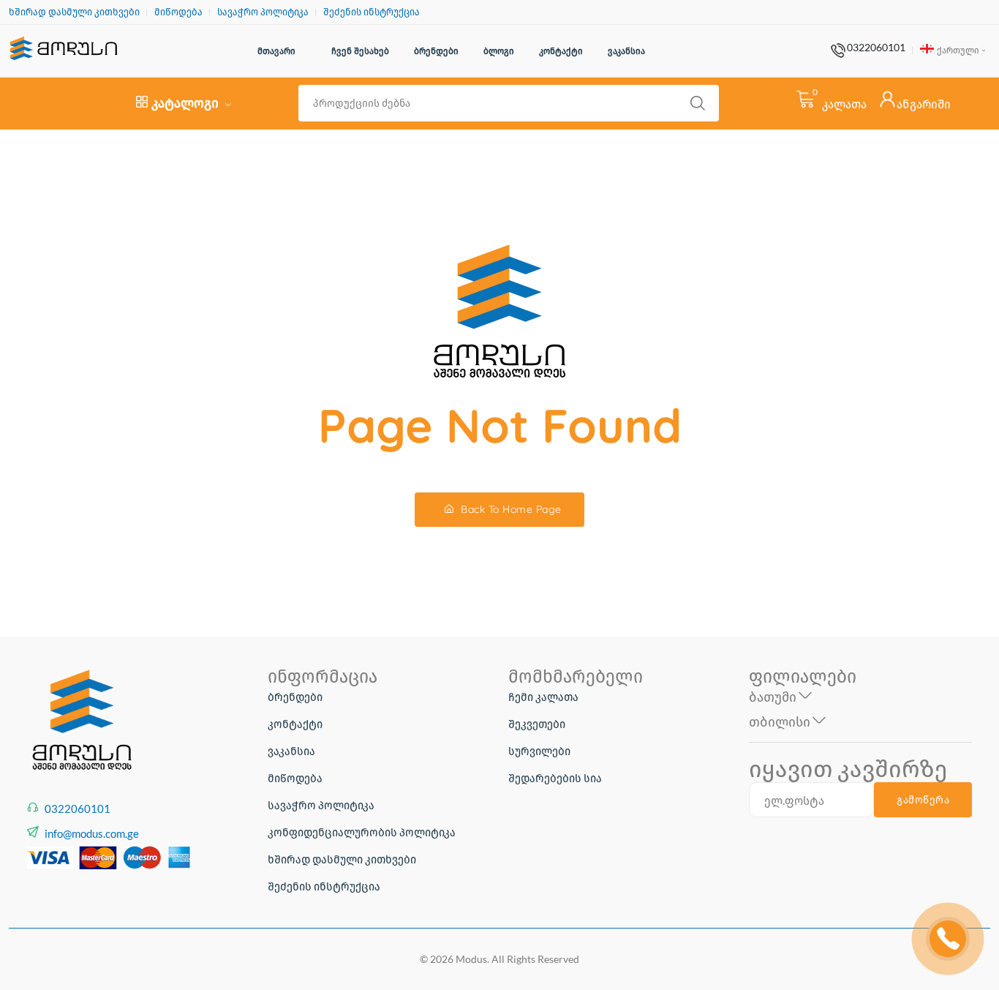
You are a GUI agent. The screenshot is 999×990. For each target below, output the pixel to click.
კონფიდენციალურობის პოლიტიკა (362, 832)
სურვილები (539, 750)
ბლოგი (498, 50)
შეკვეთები (536, 723)
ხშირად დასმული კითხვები (74, 12)
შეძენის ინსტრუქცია (371, 12)
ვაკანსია (626, 50)
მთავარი (276, 50)
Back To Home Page (510, 509)
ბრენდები (436, 50)
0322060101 (876, 47)
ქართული (957, 50)
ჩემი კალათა (543, 696)
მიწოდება (178, 12)
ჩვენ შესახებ (360, 50)
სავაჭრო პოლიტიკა (263, 12)
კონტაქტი (561, 50)
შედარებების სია (555, 777)
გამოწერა (923, 799)
